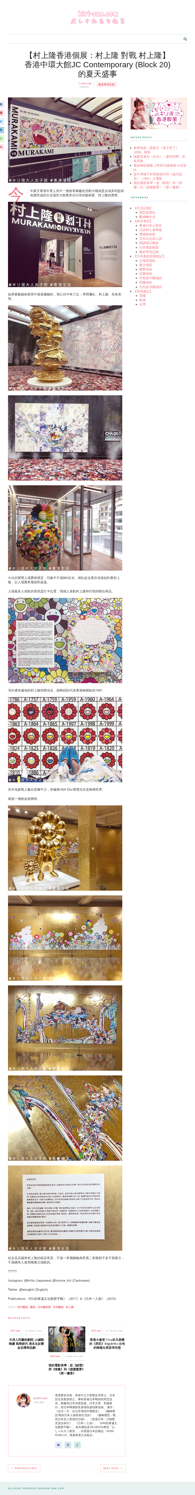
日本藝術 (58, 1307)
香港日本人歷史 (150, 225)
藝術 (32, 1307)
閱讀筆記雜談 (149, 243)
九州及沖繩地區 (150, 287)
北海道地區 (147, 260)
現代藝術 (22, 1307)
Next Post (111, 1468)
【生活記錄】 (143, 208)
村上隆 (70, 1307)
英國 (142, 296)
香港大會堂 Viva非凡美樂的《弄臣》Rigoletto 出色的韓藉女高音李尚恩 (107, 1344)
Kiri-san (87, 83)
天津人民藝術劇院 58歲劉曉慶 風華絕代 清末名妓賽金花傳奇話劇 (26, 1344)
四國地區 (145, 282)
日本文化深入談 (150, 239)
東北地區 (145, 265)
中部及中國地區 (150, 278)
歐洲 (142, 300)
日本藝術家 (44, 1307)
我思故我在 (147, 212)
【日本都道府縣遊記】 (149, 256)
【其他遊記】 (143, 291)
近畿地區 (145, 274)
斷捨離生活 (147, 217)
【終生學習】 (143, 221)
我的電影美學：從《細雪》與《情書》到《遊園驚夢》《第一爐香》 (67, 1369)
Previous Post (26, 1468)
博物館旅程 (147, 234)
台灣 (142, 304)
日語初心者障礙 (150, 230)
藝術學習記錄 (107, 84)
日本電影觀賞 (149, 247)
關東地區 (145, 269)
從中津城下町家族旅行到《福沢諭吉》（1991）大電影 (157, 176)
